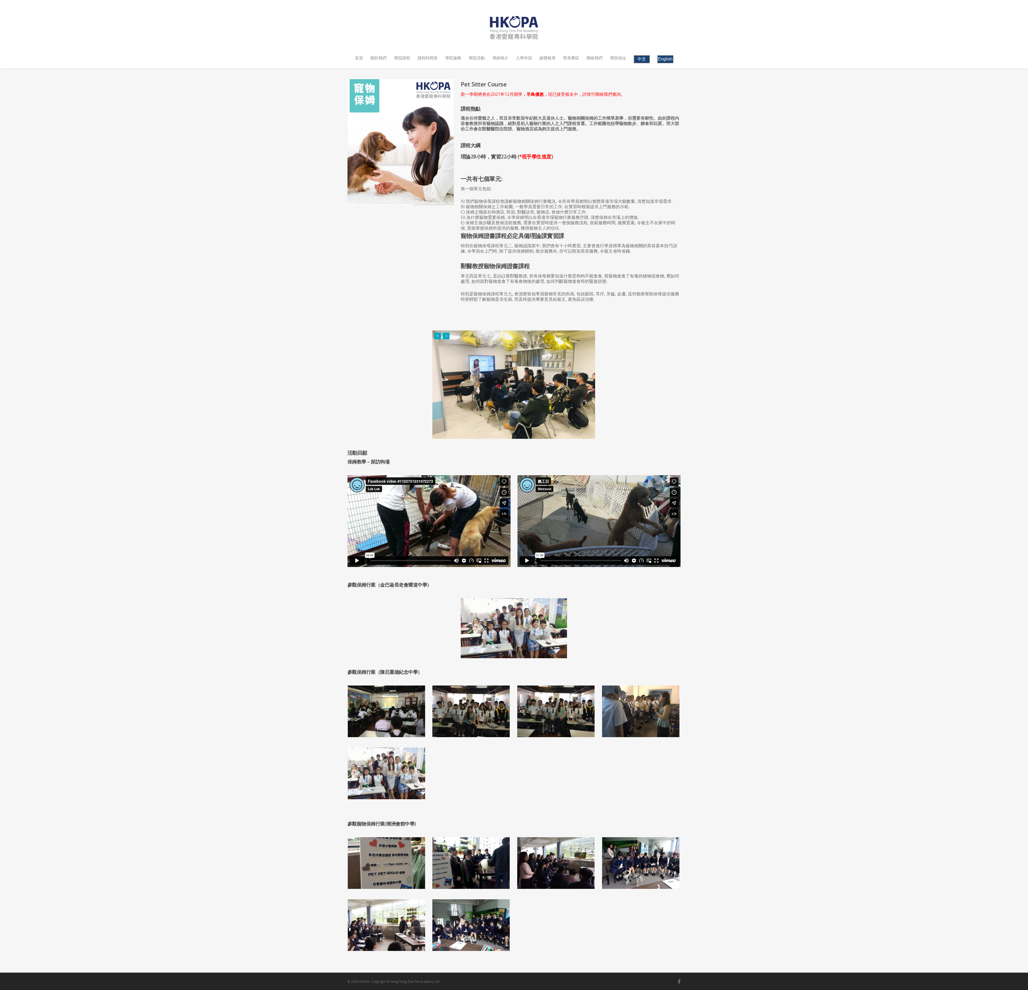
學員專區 (571, 57)
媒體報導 (547, 57)
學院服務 (453, 57)
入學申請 (524, 57)
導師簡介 (500, 57)
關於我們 (379, 57)
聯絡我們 (595, 57)
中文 (641, 59)
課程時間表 (428, 57)
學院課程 (402, 57)
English (665, 59)
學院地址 (618, 57)
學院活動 (477, 57)
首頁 (359, 57)
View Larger (387, 707)
